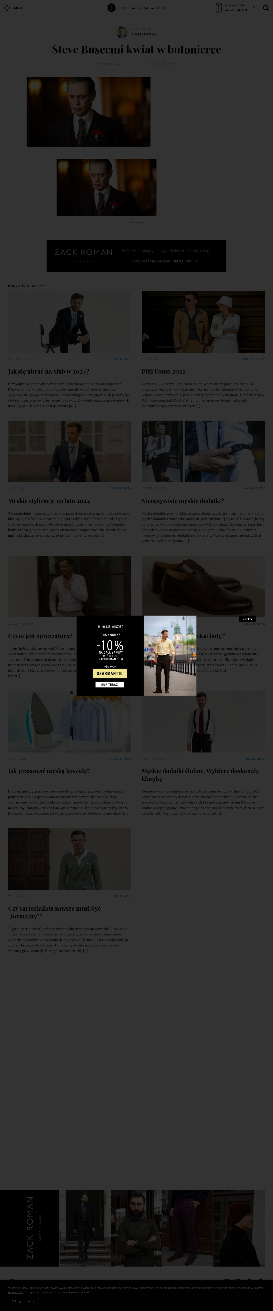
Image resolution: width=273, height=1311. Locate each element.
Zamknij (247, 619)
